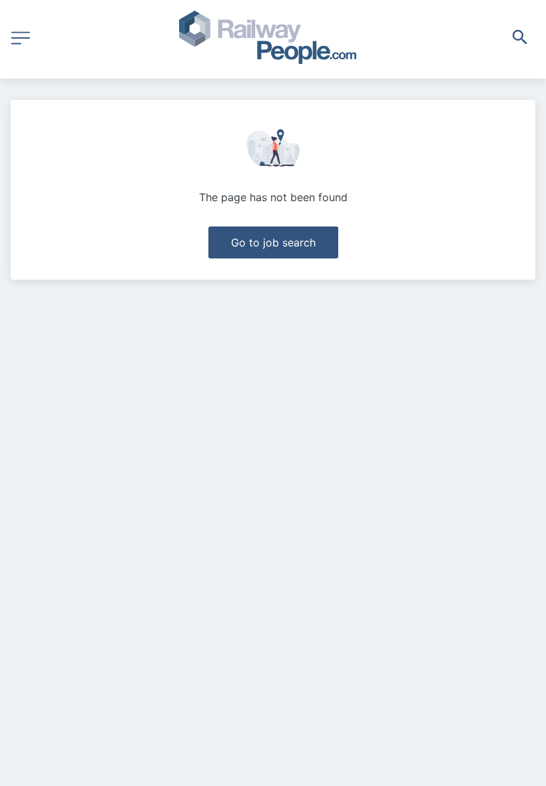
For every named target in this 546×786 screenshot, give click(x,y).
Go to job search (273, 242)
